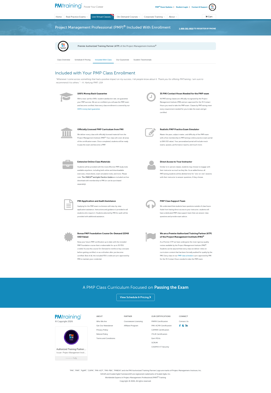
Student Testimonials (142, 60)
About (172, 17)
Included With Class (103, 60)
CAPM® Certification (160, 330)
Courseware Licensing (133, 321)
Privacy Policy (102, 330)
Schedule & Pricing (82, 60)
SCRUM (154, 343)
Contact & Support (199, 7)
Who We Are (101, 321)
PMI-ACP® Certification (161, 326)
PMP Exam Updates (164, 7)
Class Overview (63, 60)
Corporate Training (153, 17)
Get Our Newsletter (104, 326)
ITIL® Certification (159, 334)
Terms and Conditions (105, 338)
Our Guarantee (122, 60)
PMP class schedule (185, 256)
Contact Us (183, 321)
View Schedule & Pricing (134, 297)
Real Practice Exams (76, 17)
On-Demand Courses (127, 17)
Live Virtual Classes (101, 17)
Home (59, 17)
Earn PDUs (155, 338)
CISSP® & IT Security (160, 347)
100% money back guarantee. (88, 109)
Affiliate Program (131, 326)
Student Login (182, 7)
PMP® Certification (159, 321)
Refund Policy (102, 334)
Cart (209, 17)
